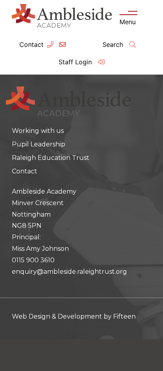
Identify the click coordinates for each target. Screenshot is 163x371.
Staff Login (76, 62)
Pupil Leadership (38, 144)
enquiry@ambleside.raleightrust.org (69, 271)
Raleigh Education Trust (50, 157)
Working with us (38, 131)
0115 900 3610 (33, 260)
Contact (31, 44)
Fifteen (124, 316)
